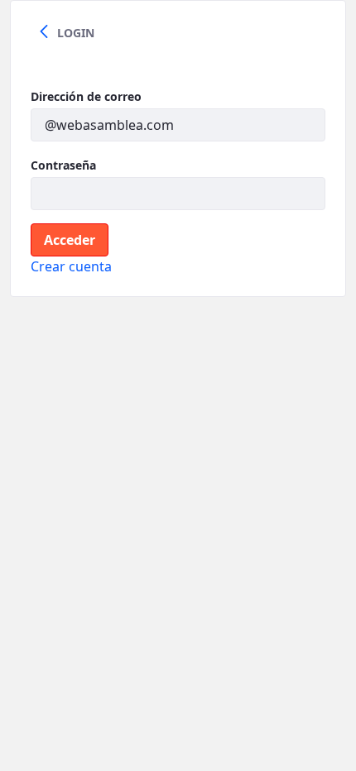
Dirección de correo (86, 96)
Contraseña (63, 165)
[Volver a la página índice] (44, 32)
